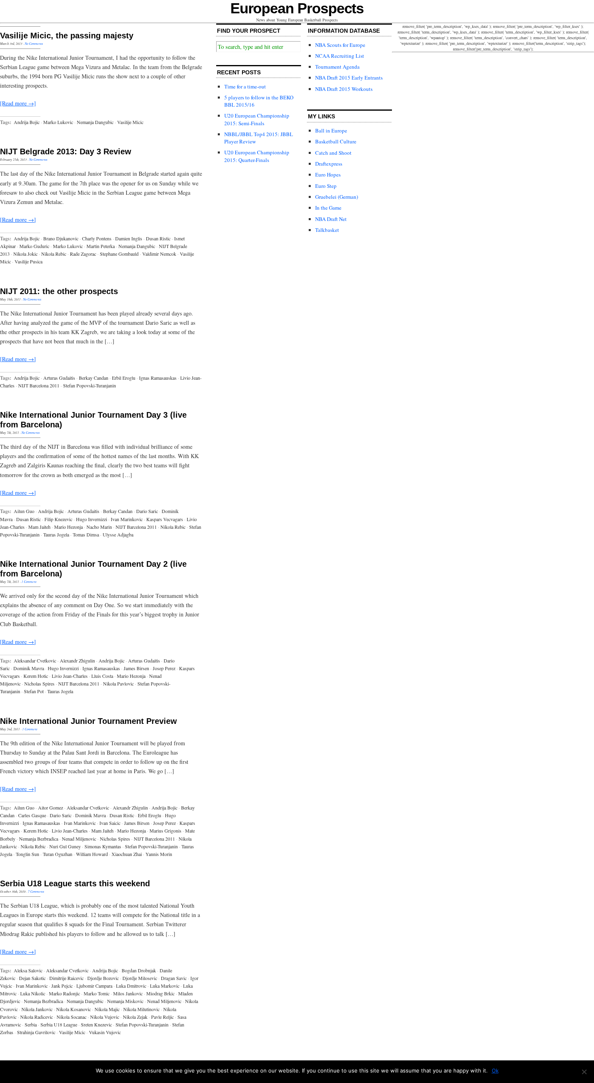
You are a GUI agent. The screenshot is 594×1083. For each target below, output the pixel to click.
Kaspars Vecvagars (164, 519)
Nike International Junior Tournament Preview (88, 721)
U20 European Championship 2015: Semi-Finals (256, 119)
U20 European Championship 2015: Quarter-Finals (256, 156)
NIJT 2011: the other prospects (59, 291)
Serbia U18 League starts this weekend (75, 883)
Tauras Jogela (56, 534)
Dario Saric (147, 511)
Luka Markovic (164, 985)
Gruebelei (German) (336, 196)
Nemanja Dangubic (95, 122)
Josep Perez (164, 668)
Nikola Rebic (53, 253)
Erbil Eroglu (123, 377)
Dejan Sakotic (32, 978)
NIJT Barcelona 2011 (38, 385)
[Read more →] (18, 103)
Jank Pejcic (62, 985)
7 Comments (36, 891)
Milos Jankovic (128, 993)
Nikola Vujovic (104, 1017)
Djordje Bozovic (103, 978)
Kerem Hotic (35, 676)
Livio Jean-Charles (70, 676)
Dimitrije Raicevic (66, 978)
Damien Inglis (128, 238)
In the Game (328, 207)
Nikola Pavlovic (118, 683)
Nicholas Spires (39, 683)
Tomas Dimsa (86, 534)
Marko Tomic (97, 993)
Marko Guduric (34, 246)
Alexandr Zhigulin (77, 660)
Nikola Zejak (135, 1017)
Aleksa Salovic (28, 970)
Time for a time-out (245, 86)
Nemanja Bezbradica (38, 838)
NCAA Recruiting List (339, 55)
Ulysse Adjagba (118, 534)
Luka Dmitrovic (131, 985)
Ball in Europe (331, 130)
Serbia (31, 1024)
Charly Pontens (97, 238)
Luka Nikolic (32, 993)
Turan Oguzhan (57, 854)
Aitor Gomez (50, 807)
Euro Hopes (328, 174)
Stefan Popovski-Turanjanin (89, 385)
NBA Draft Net (331, 219)
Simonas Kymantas (102, 846)
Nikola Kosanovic (73, 1009)
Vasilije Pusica (28, 261)
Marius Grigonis (165, 830)
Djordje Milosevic (139, 978)
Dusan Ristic (158, 238)
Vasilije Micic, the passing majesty (66, 35)
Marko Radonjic (64, 993)
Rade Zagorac (83, 253)
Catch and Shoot (333, 152)
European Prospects (297, 8)
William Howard (92, 854)
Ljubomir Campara (94, 985)
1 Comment (28, 581)
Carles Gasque (32, 815)
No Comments (34, 43)
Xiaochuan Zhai (127, 854)
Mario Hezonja (68, 527)
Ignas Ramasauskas (158, 377)
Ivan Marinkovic (127, 519)
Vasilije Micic (130, 122)
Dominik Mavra (28, 668)
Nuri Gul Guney (65, 846)
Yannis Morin (158, 854)
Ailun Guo (24, 511)
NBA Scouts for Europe (340, 44)
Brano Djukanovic (60, 238)
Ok (495, 1070)
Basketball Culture (335, 141)
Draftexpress (328, 163)
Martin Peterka (100, 246)
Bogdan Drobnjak (139, 970)
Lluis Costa (102, 676)
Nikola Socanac (71, 1017)
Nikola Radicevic (36, 1017)
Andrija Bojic (27, 122)
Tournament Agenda (337, 66)
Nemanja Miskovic (125, 1001)
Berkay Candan (93, 377)
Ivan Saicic (109, 823)
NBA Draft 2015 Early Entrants (349, 77)
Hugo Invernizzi (91, 519)
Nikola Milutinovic (141, 1009)
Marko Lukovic (58, 122)
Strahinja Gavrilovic (36, 1032)
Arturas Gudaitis (59, 377)
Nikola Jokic (25, 253)
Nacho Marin (99, 527)
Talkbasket (327, 229)
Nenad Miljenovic (79, 838)
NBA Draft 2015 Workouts (344, 89)
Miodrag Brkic (160, 993)
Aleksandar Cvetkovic (35, 660)
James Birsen (136, 668)
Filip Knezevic (58, 519)
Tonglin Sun (27, 854)
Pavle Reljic (162, 1017)
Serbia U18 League (58, 1024)
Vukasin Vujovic (105, 1032)
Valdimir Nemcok (159, 253)
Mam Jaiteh (39, 527)
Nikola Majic (107, 1009)
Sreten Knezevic (96, 1024)
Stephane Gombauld (119, 253)
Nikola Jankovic (37, 1009)
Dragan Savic (174, 978)
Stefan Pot (34, 691)
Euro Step (326, 185)
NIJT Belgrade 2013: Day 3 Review (65, 151)
